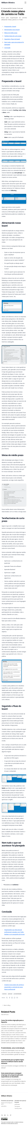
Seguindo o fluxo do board (12, 39)
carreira (14, 8)
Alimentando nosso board (12, 29)
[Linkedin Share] (12, 997)
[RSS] (7, 1115)
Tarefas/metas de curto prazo (12, 36)
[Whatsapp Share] (14, 997)
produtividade (17, 994)
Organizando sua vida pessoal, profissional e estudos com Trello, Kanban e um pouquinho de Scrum (14, 932)
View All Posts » (5, 1014)
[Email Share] (17, 997)
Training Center (18, 1108)
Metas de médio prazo (10, 33)
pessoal (10, 994)
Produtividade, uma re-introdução (13, 1048)
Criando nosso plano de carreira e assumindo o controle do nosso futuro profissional (14, 987)
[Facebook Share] (9, 997)
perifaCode (17, 1104)
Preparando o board (10, 26)
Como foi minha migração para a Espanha (12, 1021)
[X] (2, 1115)
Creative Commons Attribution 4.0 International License (12, 1122)
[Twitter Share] (7, 997)
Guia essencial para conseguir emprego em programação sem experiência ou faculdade (12, 1075)
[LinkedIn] (4, 1115)
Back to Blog (7, 1005)
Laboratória (3, 1106)
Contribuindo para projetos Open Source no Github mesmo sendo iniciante (12, 1061)
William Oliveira (6, 1096)
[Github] (10, 1115)
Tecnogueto (17, 1106)
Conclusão (7, 48)
